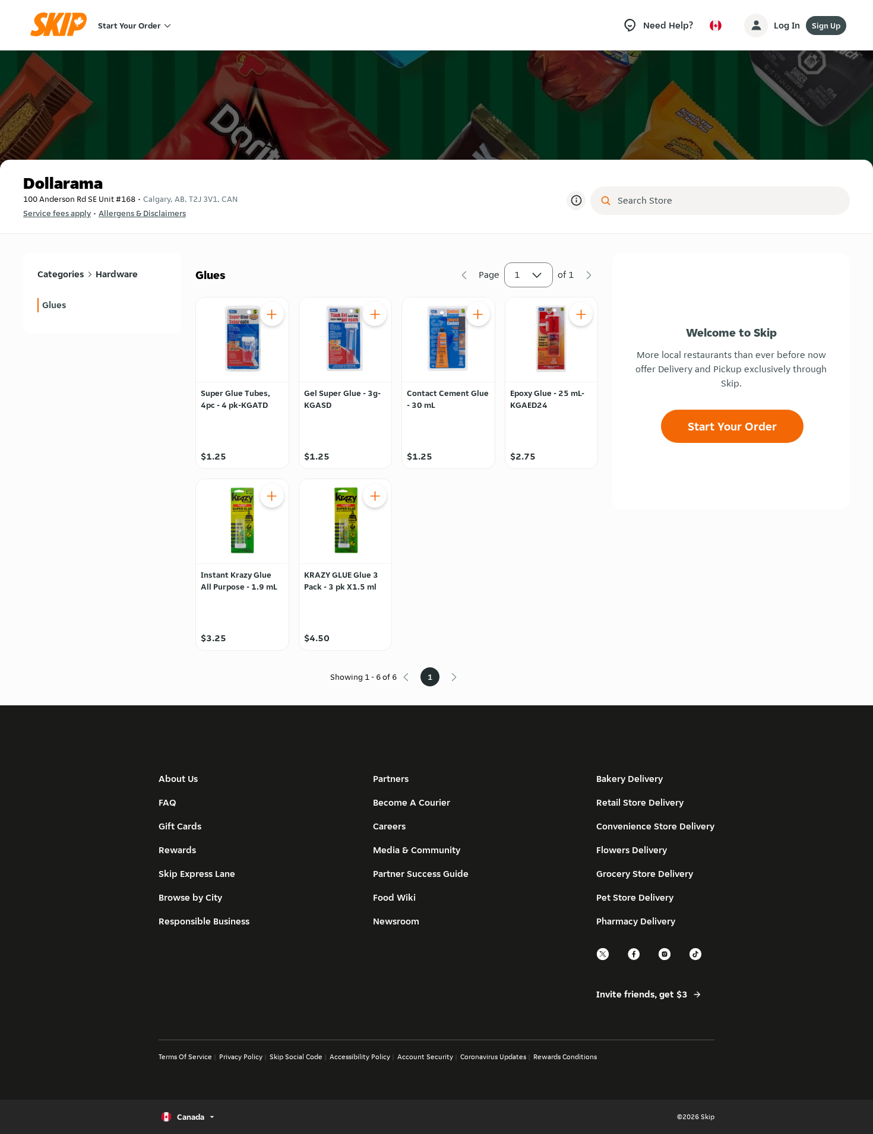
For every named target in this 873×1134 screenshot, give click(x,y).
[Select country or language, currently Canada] (716, 25)
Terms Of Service (185, 1056)
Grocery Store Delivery (644, 873)
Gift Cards (180, 826)
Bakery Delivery (629, 778)
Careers (389, 826)
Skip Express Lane (197, 873)
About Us (178, 778)
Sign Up (826, 25)
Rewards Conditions (565, 1056)
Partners (391, 778)
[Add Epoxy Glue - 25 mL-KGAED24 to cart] (581, 314)
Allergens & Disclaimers (142, 213)
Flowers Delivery (631, 850)
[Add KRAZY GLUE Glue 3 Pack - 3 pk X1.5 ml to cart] (375, 496)
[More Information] (576, 200)
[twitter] (603, 958)
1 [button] (517, 274)
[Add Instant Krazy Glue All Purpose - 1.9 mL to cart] (272, 496)
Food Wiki (394, 897)
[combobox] (728, 200)
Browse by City (190, 897)
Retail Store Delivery (640, 802)
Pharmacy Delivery (635, 921)
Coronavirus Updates (493, 1056)
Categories (60, 274)
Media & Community (416, 850)
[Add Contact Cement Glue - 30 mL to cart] (478, 314)
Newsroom (396, 921)
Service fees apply (57, 213)
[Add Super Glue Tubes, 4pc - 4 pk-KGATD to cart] (272, 314)
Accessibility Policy (360, 1056)
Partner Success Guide (421, 873)
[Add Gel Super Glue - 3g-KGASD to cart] (375, 314)
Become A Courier (411, 802)
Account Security (425, 1056)
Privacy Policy (240, 1056)
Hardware (117, 274)
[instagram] (665, 958)
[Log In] (756, 25)
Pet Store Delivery (634, 897)
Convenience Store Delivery (655, 826)
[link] (102, 305)
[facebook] (634, 958)
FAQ (167, 802)
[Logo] (62, 25)
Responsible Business (204, 921)
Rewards (177, 850)
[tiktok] (696, 958)
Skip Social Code (296, 1056)
